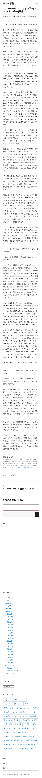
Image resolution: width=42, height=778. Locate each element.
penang (27, 708)
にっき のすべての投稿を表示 (23, 467)
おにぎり (7, 712)
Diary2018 (10, 627)
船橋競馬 (34, 740)
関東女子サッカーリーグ (26, 744)
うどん (35, 708)
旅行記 (5, 763)
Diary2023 (10, 614)
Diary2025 (8, 606)
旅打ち (9, 600)
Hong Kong (8, 704)
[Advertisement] (18, 556)
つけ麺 (15, 712)
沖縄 (19, 732)
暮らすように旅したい (12, 728)
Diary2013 (10, 641)
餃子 (11, 748)
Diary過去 (8, 611)
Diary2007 (10, 657)
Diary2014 (10, 638)
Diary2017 (10, 630)
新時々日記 (8, 3)
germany (23, 700)
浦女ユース (11, 668)
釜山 (14, 744)
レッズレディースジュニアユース (15, 716)
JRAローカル (8, 708)
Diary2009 (10, 652)
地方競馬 (18, 724)
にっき (5, 475)
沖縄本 (25, 732)
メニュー (35, 3)
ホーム (5, 759)
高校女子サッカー (26, 748)
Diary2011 (10, 646)
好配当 (34, 724)
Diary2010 (10, 649)
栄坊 (14, 732)
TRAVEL (19, 475)
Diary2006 (10, 660)
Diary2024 (8, 608)
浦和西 (25, 736)
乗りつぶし (8, 720)
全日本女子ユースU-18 (29, 720)
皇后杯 (6, 740)
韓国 (5, 748)
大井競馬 (26, 724)
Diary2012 (10, 644)
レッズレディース (11, 665)
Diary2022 (10, 617)
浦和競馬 (17, 736)
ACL (15, 700)
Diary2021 (10, 619)
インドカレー (32, 712)
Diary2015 (10, 635)
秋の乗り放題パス (17, 740)
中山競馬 (33, 716)
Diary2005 (10, 662)
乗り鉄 (16, 720)
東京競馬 (7, 732)
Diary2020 (10, 622)
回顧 (11, 724)
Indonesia (19, 704)
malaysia (19, 708)
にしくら (22, 712)
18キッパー (8, 700)
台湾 (5, 724)
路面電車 (7, 744)
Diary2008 (10, 654)
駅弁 (16, 748)
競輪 (27, 740)
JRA (26, 704)
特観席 (31, 736)
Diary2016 (10, 633)
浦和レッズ (8, 736)
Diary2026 (8, 603)
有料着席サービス (28, 728)
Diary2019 (10, 625)
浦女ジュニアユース (14, 671)
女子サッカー (10, 673)
